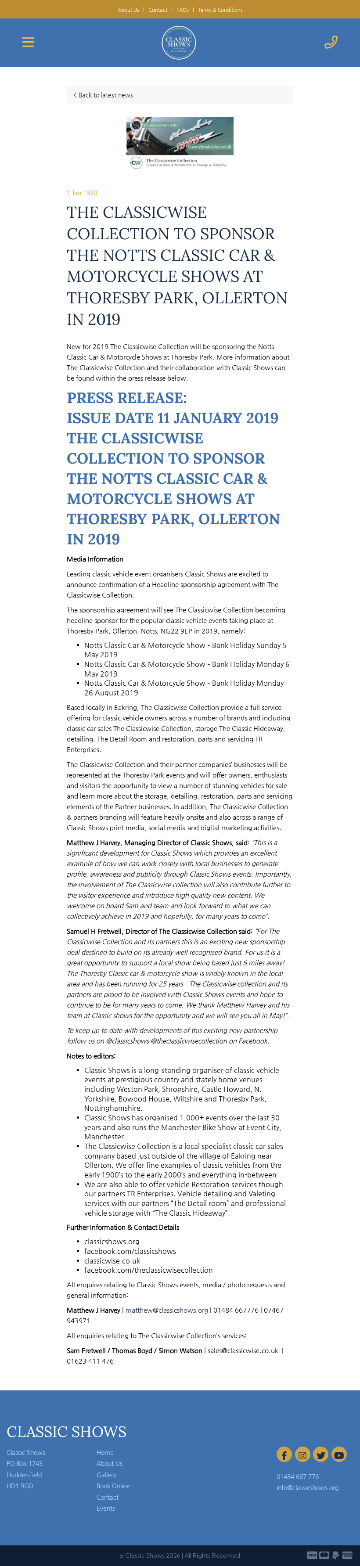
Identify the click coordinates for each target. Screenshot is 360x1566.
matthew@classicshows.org (167, 1310)
